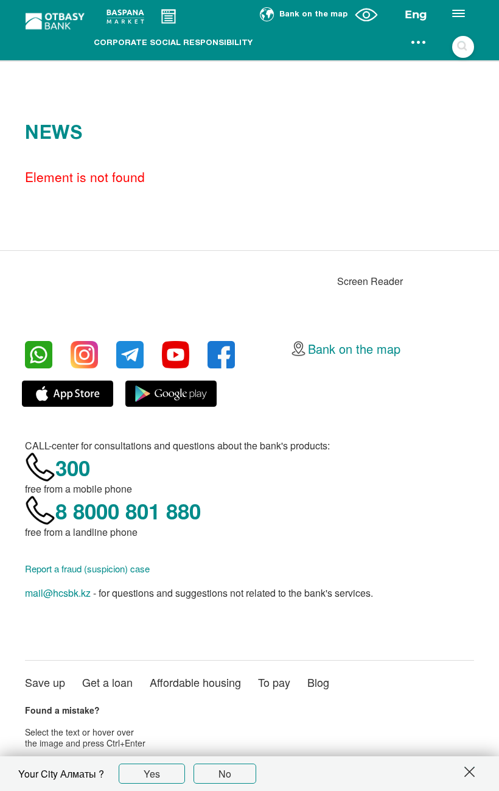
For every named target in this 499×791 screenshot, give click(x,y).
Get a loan (107, 682)
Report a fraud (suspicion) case (87, 569)
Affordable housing (195, 682)
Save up (45, 682)
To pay (274, 682)
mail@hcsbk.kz (58, 593)
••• (419, 43)
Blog (318, 682)
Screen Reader (370, 281)
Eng (416, 14)
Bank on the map (354, 348)
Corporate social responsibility (173, 43)
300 (72, 467)
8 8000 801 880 (128, 511)
